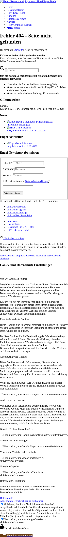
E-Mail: (8, 162)
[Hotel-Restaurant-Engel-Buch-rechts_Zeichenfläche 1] (28, 1)
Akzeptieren (6, 501)
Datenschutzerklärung (36, 181)
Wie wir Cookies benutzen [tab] (14, 278)
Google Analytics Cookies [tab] (13, 356)
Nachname (8, 169)
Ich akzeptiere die (28, 181)
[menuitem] (37, 7)
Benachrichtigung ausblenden (28, 501)
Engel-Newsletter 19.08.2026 (22, 146)
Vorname (7, 175)
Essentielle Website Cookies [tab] (14, 319)
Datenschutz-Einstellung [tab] (12, 481)
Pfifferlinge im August (18, 124)
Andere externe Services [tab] (12, 400)
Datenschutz (6, 498)
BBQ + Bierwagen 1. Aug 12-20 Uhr (26, 130)
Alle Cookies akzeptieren (13, 255)
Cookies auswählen (36, 255)
